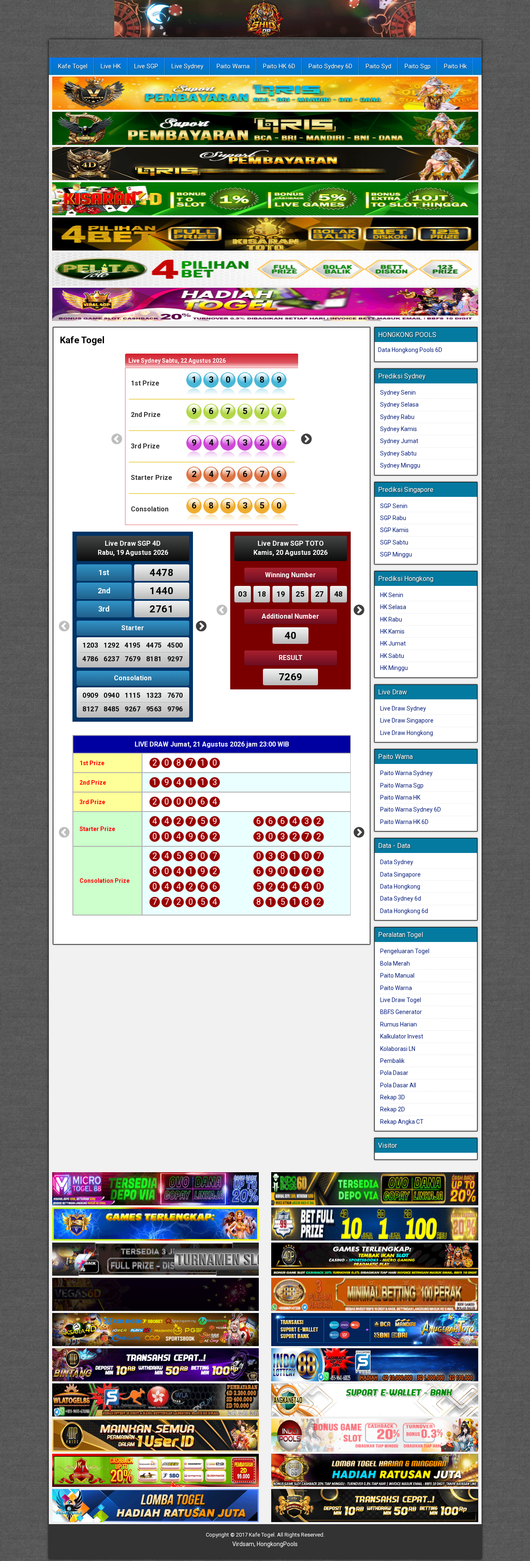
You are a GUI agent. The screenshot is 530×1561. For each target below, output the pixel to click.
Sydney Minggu (400, 465)
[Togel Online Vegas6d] (155, 1295)
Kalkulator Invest (401, 1036)
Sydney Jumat (399, 441)
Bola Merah (395, 963)
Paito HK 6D (279, 66)
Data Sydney (396, 862)
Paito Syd (378, 66)
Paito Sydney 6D (330, 66)
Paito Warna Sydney (406, 773)
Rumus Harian (398, 1024)
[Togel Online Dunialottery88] (374, 1295)
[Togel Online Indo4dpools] (155, 1506)
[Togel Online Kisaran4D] (265, 199)
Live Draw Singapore (407, 720)
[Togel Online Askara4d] (155, 1330)
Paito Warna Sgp (402, 785)
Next (306, 439)
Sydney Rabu (397, 417)
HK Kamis (392, 631)
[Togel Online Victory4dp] (155, 1224)
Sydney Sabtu (398, 453)
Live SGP (146, 66)
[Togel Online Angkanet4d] (374, 1400)
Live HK (111, 66)
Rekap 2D (392, 1109)
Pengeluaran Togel (404, 951)
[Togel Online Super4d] (265, 164)
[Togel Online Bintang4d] (155, 1365)
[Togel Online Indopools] (374, 1436)
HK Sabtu (392, 656)
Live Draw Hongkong (406, 733)
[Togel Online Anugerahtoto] (374, 1330)
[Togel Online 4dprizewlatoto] (155, 1436)
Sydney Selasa (399, 404)
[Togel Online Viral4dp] (265, 304)
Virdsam (243, 1544)
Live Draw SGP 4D (133, 543)
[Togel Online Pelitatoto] (265, 269)
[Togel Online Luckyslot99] (374, 1224)
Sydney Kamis (398, 429)
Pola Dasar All (398, 1085)
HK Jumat (393, 643)
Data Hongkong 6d (404, 911)
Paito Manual (397, 975)
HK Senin (391, 595)
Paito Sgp (418, 66)
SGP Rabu (393, 518)
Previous (117, 439)
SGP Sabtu (394, 542)
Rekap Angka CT (402, 1121)
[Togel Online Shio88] (374, 1471)
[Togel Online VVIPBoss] (265, 93)
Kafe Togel (72, 66)
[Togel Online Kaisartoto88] (155, 1471)
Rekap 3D (392, 1097)
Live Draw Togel (400, 1000)
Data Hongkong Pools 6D (410, 350)
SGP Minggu (396, 554)
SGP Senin (393, 506)
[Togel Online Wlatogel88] (155, 1400)
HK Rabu (391, 619)
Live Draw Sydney (403, 708)
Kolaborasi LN (397, 1048)
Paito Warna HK (400, 797)
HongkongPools (277, 1544)
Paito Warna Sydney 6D (410, 809)
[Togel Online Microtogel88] (155, 1189)
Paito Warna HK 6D (404, 822)
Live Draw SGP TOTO (291, 543)
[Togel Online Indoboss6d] (374, 1189)
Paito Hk (455, 66)
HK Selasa (393, 607)
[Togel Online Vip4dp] (374, 1260)
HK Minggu (394, 668)
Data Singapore (400, 874)
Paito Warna (233, 66)
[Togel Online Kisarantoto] (265, 234)
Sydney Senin (398, 392)
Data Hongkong (400, 886)
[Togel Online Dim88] (265, 128)
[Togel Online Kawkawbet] (155, 1260)
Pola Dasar (394, 1073)
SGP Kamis (394, 530)
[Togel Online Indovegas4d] (374, 1506)
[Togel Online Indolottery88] (374, 1365)
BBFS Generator (401, 1012)
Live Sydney (187, 66)
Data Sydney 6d (400, 898)
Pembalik (392, 1061)
